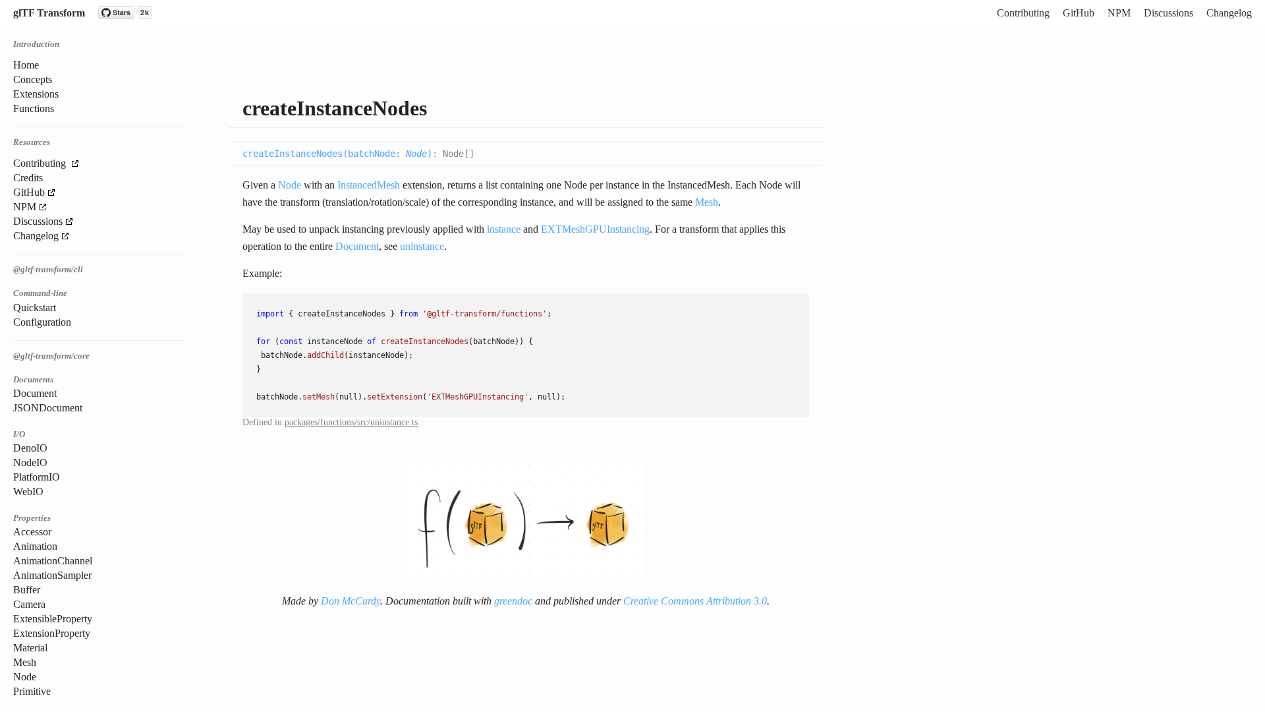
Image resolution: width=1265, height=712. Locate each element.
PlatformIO (36, 477)
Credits (28, 177)
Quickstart (34, 307)
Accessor (32, 531)
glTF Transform (49, 12)
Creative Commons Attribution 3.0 (695, 601)
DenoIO (30, 448)
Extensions (36, 94)
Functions (33, 108)
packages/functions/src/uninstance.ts (351, 422)
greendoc (513, 601)
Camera (29, 604)
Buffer (26, 589)
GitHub (1078, 12)
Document (35, 393)
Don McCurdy (350, 601)
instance (503, 229)
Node (24, 676)
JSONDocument (47, 407)
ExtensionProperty (51, 633)
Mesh (24, 662)
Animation (35, 546)
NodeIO (30, 462)
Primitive (32, 691)
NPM (1119, 12)
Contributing (1023, 12)
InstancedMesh (368, 185)
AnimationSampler (52, 575)
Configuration (42, 322)
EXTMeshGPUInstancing (595, 229)
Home (26, 65)
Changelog (1229, 12)
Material (30, 647)
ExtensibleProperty (52, 618)
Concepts (32, 79)
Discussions (1168, 12)
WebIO (28, 491)
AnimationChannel (52, 560)
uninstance (422, 246)
